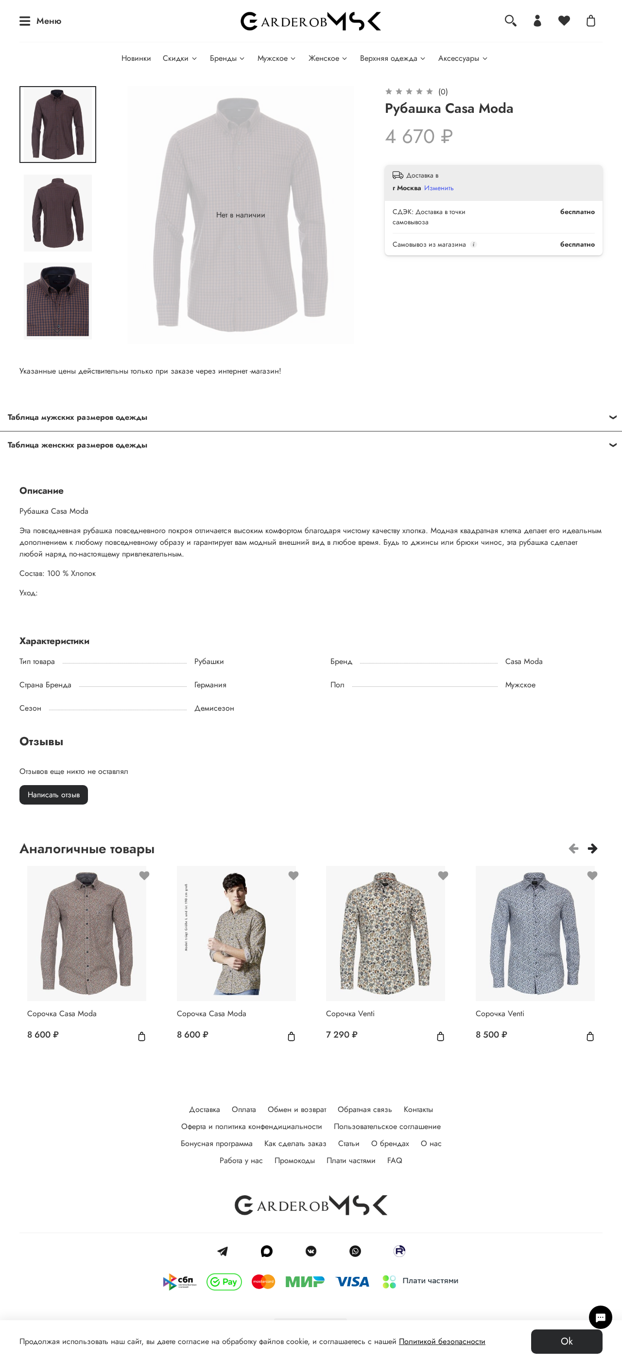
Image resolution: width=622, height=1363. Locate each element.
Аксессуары (458, 58)
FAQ (394, 1160)
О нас (431, 1143)
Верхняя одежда (388, 58)
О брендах (390, 1143)
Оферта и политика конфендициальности (251, 1126)
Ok (567, 1341)
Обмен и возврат (297, 1109)
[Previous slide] (131, 215)
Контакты (418, 1109)
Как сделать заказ (295, 1143)
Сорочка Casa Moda (62, 1013)
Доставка (204, 1109)
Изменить (439, 187)
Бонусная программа (217, 1143)
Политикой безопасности (442, 1341)
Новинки (136, 58)
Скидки (176, 58)
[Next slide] (57, 331)
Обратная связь (365, 1109)
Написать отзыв (54, 794)
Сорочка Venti (350, 1013)
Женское (324, 58)
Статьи (349, 1143)
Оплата (244, 1109)
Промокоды (295, 1160)
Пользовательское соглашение (387, 1126)
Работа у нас (241, 1160)
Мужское (273, 58)
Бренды (223, 58)
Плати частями (351, 1160)
